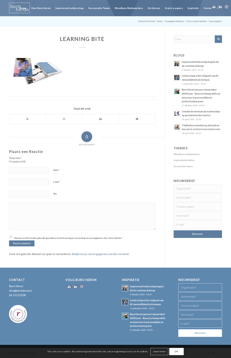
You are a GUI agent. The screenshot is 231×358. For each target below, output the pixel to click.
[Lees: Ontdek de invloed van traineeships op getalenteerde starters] (177, 113)
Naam (56, 169)
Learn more (159, 351)
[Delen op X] (27, 119)
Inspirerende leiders (184, 160)
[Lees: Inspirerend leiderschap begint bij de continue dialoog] (177, 63)
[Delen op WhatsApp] (64, 119)
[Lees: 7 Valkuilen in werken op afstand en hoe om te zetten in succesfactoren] (177, 127)
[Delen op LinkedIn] (100, 119)
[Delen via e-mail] (137, 119)
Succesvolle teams (183, 166)
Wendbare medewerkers (187, 154)
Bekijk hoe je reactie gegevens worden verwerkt (100, 254)
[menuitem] (23, 8)
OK (176, 351)
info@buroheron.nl (20, 290)
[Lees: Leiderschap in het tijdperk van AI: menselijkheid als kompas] (177, 77)
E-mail (56, 181)
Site (55, 193)
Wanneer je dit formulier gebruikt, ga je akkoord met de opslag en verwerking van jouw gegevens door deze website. (68, 238)
